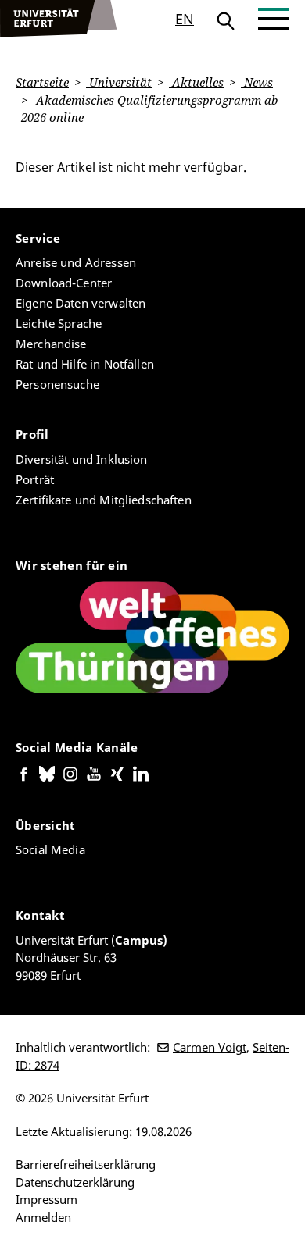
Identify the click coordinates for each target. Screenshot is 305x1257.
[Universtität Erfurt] (58, 18)
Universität (119, 82)
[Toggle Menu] (273, 18)
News (257, 82)
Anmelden (43, 1217)
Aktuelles (196, 82)
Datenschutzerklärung (75, 1182)
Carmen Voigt (209, 1047)
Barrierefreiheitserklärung (86, 1164)
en (184, 18)
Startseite (42, 82)
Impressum (46, 1199)
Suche (226, 18)
